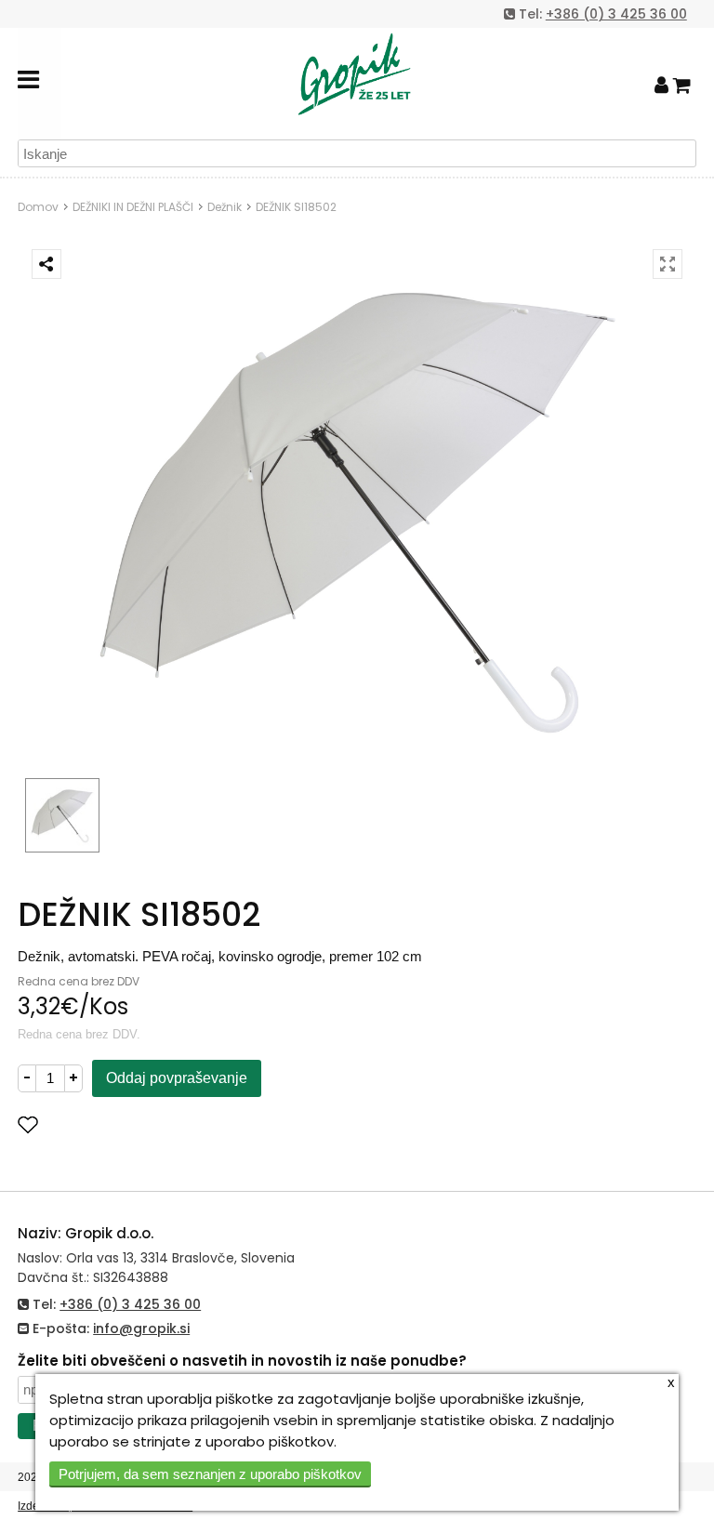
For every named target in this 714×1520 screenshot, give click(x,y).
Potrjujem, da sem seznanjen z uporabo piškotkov (210, 1474)
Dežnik (224, 207)
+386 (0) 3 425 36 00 (616, 14)
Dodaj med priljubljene (120, 1124)
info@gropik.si (141, 1328)
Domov (38, 207)
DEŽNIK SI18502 (296, 207)
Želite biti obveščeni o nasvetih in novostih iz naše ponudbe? (242, 1360)
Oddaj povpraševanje (176, 1078)
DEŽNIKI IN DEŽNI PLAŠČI (133, 207)
